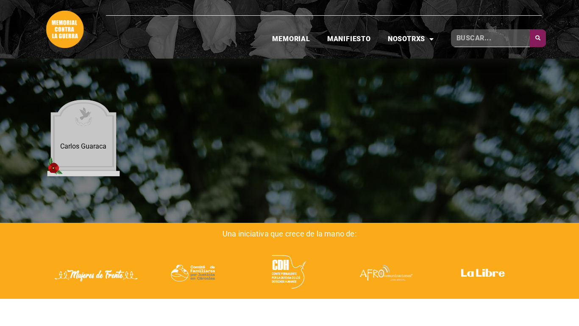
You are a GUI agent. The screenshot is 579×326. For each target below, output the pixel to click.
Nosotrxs (406, 39)
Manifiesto (349, 39)
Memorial (291, 39)
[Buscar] (538, 38)
